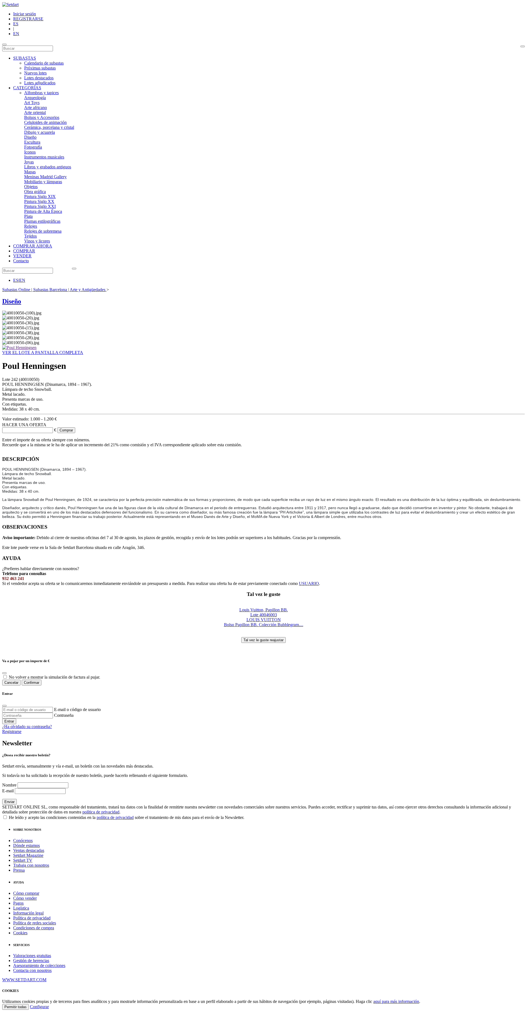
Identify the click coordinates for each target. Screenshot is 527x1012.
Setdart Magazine (28, 855)
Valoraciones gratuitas (32, 955)
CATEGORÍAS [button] (27, 87)
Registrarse (11, 731)
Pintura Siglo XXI (40, 206)
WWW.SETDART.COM (24, 979)
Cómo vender (25, 898)
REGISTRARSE (28, 18)
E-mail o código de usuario (77, 709)
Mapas (30, 171)
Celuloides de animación (45, 122)
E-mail (8, 790)
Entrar (9, 721)
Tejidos (30, 236)
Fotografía (33, 147)
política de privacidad (100, 812)
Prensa (19, 870)
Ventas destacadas (28, 850)
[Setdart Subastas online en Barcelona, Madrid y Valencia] (10, 4)
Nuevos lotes (35, 73)
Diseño (30, 137)
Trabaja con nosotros (31, 865)
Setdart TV (22, 860)
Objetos (31, 186)
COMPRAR (24, 251)
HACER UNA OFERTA (24, 424)
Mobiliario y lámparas (43, 181)
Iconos (30, 152)
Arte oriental (35, 112)
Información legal (28, 913)
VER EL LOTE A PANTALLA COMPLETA (42, 352)
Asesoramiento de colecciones (39, 965)
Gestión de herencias (31, 960)
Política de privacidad (32, 918)
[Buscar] (522, 46)
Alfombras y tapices (41, 92)
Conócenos (23, 840)
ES (15, 23)
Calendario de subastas (44, 63)
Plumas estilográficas (42, 221)
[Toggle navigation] (4, 44)
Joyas (29, 162)
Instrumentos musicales (44, 157)
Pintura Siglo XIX (40, 196)
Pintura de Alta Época (43, 211)
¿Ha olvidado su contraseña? (27, 726)
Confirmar (31, 683)
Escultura (32, 142)
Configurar (39, 1006)
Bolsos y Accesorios (41, 117)
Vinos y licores (37, 241)
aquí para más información (396, 1001)
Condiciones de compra (33, 927)
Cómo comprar (26, 893)
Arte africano (35, 107)
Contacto (21, 260)
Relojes (30, 226)
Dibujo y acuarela (39, 132)
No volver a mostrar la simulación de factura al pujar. (54, 677)
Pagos (18, 903)
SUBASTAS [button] (24, 58)
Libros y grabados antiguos (47, 167)
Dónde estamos (26, 845)
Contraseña (64, 715)
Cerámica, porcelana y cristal (49, 127)
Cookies (20, 932)
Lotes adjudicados (39, 82)
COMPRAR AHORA (32, 246)
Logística (21, 908)
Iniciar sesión (24, 14)
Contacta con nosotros (32, 970)
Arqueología (35, 97)
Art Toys (32, 102)
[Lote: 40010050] (19, 347)
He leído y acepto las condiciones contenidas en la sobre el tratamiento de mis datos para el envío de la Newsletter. (126, 817)
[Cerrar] (4, 706)
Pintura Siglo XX (39, 201)
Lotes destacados (39, 78)
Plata (28, 216)
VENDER (22, 255)
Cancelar (11, 683)
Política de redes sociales (34, 923)
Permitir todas (15, 1007)
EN (16, 33)
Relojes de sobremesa (42, 231)
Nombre (9, 785)
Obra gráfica (35, 191)
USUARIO (309, 583)
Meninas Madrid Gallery (45, 176)
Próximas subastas (40, 68)
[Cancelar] (4, 673)
